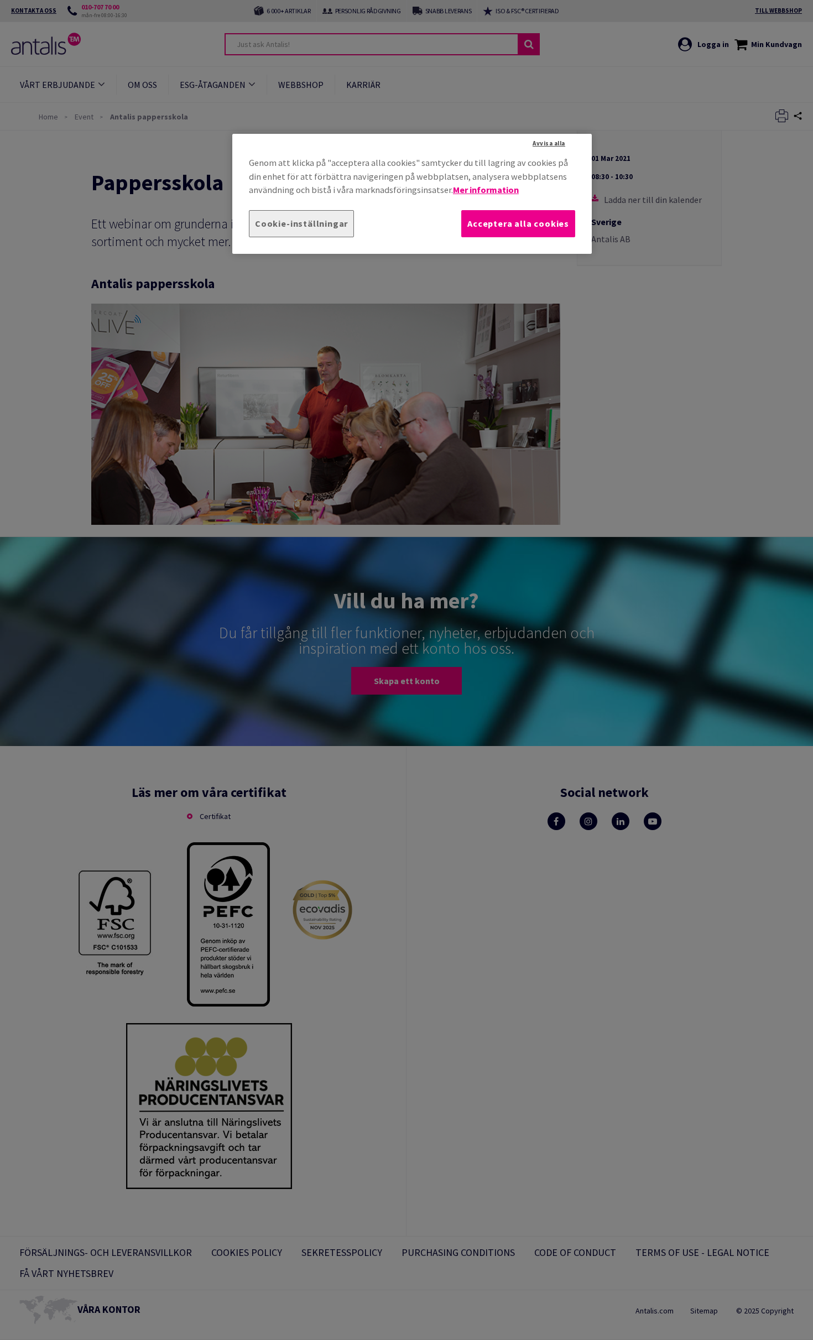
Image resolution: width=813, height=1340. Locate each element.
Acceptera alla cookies (518, 223)
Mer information (486, 189)
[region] (412, 194)
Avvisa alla (549, 143)
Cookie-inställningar (301, 223)
